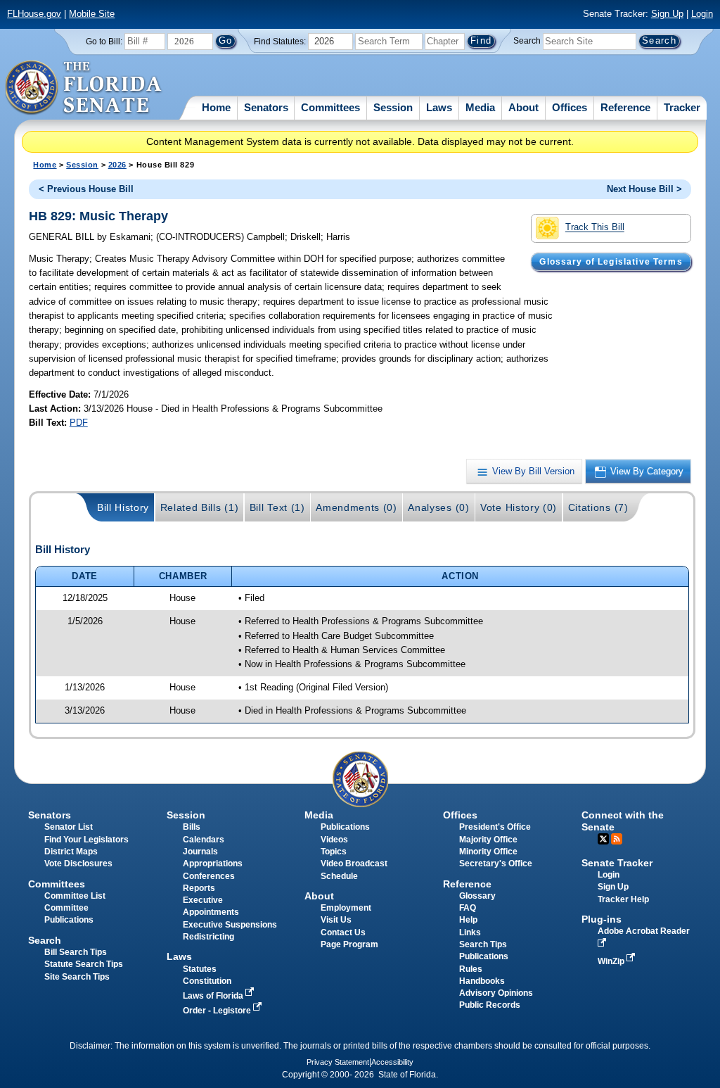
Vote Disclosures (78, 863)
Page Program (349, 944)
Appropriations (213, 863)
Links (470, 932)
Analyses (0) (438, 507)
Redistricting (208, 936)
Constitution (207, 981)
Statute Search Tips (83, 964)
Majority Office (488, 839)
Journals (200, 851)
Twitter (603, 839)
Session (393, 107)
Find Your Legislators (86, 839)
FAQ (467, 908)
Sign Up (667, 13)
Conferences (209, 876)
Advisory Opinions (496, 993)
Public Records (489, 1005)
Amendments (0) (356, 507)
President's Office (495, 827)
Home (216, 107)
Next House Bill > (644, 189)
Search (527, 41)
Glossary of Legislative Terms (610, 262)
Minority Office (488, 851)
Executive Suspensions (230, 925)
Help (468, 920)
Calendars (203, 839)
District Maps (71, 851)
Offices (569, 107)
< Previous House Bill (86, 189)
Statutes (200, 969)
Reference (625, 107)
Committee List (74, 896)
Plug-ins (601, 919)
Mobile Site (92, 13)
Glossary (477, 896)
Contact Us (343, 932)
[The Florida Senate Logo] (84, 88)
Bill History (123, 507)
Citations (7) (598, 507)
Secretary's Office (495, 863)
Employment (346, 908)
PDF (79, 422)
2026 (117, 164)
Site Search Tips (77, 977)
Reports (199, 888)
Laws (439, 107)
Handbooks (482, 981)
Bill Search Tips (75, 952)
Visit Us (336, 920)
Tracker (682, 107)
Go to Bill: (104, 41)
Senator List (68, 827)
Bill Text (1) (277, 507)
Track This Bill (594, 227)
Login (702, 13)
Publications (345, 827)
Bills (191, 827)
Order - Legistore (218, 1010)
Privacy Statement (338, 1062)
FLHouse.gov (34, 13)
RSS (616, 839)
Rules (470, 969)
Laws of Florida (214, 996)
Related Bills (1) (199, 507)
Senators (266, 107)
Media (480, 107)
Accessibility (392, 1062)
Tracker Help (623, 899)
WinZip (612, 961)
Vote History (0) (518, 507)
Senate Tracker (616, 862)
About (523, 107)
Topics (334, 851)
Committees (330, 107)
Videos (334, 839)
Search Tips (483, 944)
